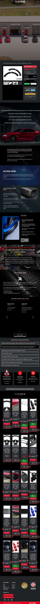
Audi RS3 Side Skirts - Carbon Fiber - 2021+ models (15, 414)
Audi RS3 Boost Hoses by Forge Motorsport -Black (33, 414)
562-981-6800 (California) (8, 292)
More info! (34, 76)
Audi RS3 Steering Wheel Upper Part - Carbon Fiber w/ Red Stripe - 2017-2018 (7, 556)
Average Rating (27, 78)
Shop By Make (5, 589)
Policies (13, 586)
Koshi (35, 80)
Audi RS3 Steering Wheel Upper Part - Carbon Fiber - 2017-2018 (7, 414)
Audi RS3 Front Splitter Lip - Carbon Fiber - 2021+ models (24, 555)
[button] (21, 73)
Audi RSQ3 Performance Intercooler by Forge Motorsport (24, 451)
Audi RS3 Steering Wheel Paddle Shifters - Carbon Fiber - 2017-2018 (7, 451)
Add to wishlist (33, 83)
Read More (20, 382)
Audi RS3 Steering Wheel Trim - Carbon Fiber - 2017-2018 (15, 451)
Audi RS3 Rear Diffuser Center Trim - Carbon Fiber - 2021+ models (15, 521)
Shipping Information (6, 587)
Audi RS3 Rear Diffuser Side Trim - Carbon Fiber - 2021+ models (7, 486)
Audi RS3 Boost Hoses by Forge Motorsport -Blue (33, 521)
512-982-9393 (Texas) (8, 291)
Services (4, 586)
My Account (14, 587)
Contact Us (13, 585)
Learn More (33, 90)
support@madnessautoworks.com (14, 293)
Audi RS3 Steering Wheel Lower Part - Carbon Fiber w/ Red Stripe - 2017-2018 (33, 556)
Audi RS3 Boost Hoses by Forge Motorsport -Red (15, 556)
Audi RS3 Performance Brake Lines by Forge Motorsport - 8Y (24, 415)
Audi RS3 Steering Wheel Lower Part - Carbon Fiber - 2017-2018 (33, 451)
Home (4, 584)
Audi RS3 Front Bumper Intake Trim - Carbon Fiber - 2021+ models (15, 486)
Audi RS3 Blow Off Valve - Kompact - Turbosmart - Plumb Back (33, 486)
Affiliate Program (5, 588)
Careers (13, 588)
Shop (4, 585)
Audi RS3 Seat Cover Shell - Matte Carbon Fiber (24, 485)
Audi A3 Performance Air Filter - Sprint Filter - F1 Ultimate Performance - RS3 (24, 522)
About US (13, 584)
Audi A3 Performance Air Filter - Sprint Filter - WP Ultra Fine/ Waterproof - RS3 (7, 522)
